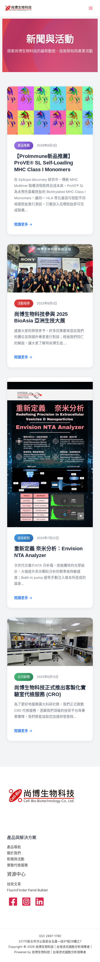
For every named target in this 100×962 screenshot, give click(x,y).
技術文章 (14, 884)
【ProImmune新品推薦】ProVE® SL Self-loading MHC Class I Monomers (43, 162)
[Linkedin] (39, 902)
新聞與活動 (15, 859)
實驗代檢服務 (17, 865)
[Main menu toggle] (90, 8)
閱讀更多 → (23, 224)
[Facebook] (13, 902)
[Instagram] (26, 902)
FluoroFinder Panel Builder (27, 890)
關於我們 (14, 853)
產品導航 (14, 847)
